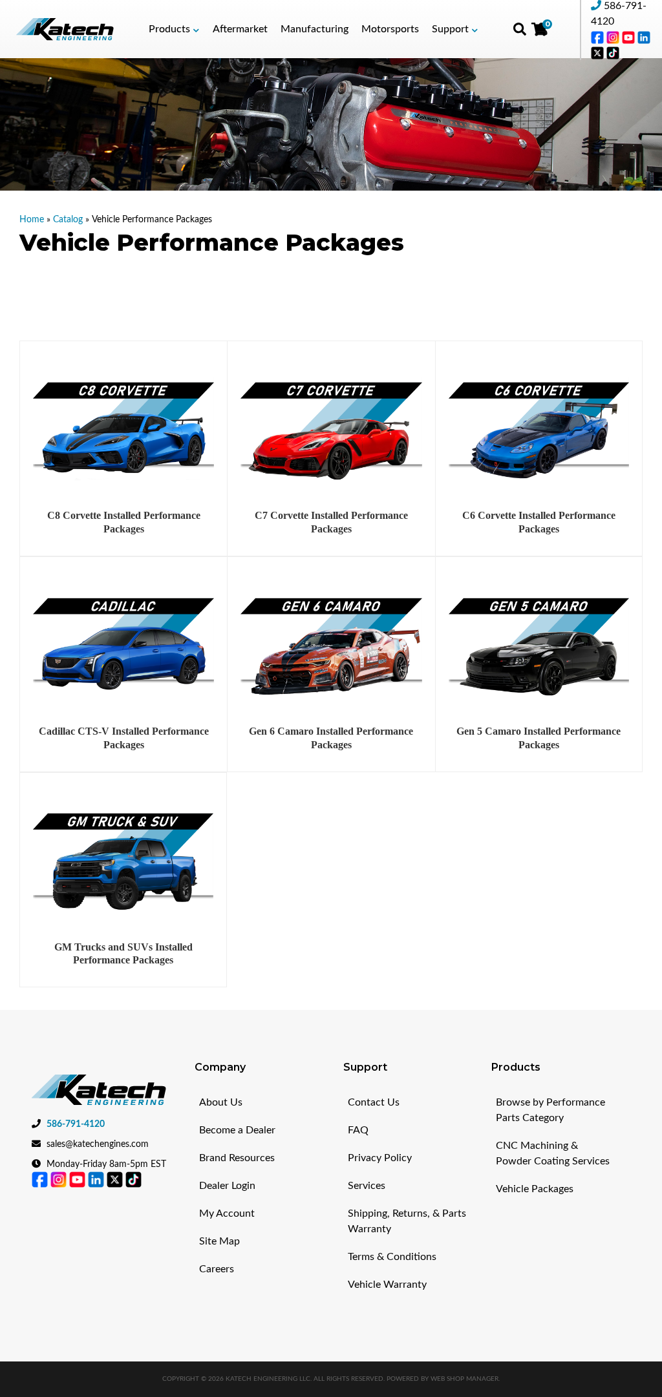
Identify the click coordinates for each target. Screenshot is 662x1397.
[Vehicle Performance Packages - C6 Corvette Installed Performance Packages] (539, 428)
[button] (174, 29)
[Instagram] (614, 37)
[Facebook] (598, 37)
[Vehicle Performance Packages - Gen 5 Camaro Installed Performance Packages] (539, 644)
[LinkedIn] (643, 37)
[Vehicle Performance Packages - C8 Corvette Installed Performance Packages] (123, 428)
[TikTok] (612, 52)
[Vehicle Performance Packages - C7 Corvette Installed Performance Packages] (331, 428)
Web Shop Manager (464, 1379)
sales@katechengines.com (98, 1144)
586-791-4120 (76, 1124)
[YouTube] (629, 37)
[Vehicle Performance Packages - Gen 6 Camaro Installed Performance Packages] (331, 644)
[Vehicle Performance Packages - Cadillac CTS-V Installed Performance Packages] (123, 644)
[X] (598, 52)
